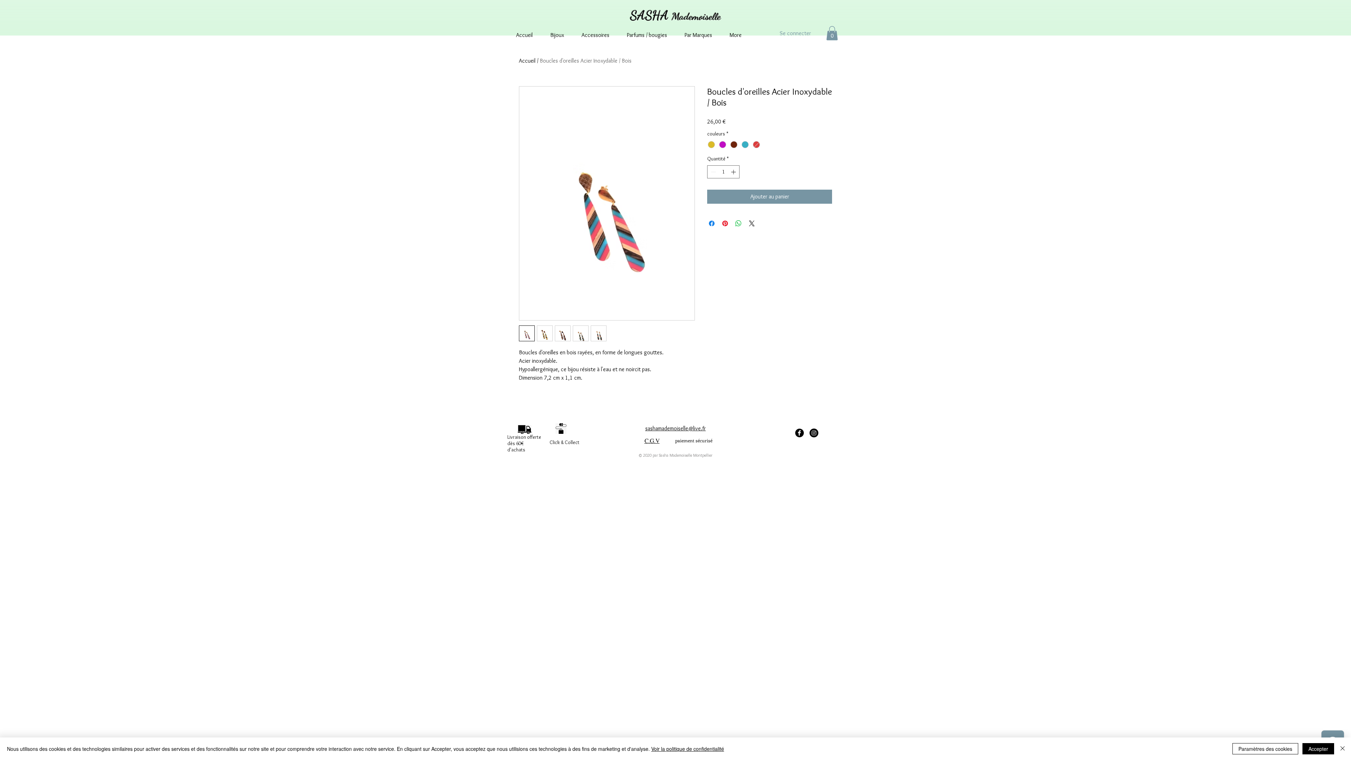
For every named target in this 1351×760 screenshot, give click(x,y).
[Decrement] (712, 172)
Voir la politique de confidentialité (687, 748)
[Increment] (734, 172)
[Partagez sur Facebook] (712, 223)
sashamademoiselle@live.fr (675, 428)
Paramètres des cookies (1265, 748)
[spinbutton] (723, 172)
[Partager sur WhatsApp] (738, 223)
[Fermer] (1342, 748)
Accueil (527, 60)
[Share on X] (752, 223)
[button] (832, 33)
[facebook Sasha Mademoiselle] (799, 433)
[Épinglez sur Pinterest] (725, 223)
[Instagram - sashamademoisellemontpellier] (814, 433)
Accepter (1318, 748)
